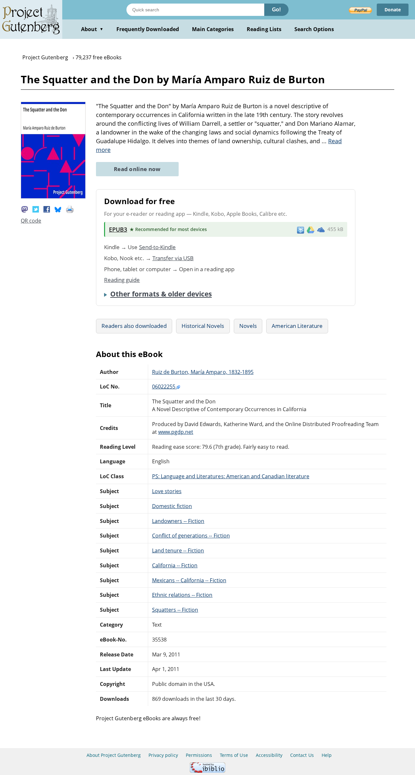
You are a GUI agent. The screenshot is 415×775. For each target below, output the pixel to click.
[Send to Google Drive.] (310, 229)
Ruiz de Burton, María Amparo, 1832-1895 (203, 372)
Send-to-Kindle (157, 247)
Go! (276, 9)
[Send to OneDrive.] (321, 229)
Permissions (199, 755)
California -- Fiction (175, 565)
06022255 (164, 386)
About (92, 29)
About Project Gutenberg (114, 755)
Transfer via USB (173, 258)
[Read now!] (53, 196)
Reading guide (122, 279)
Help (327, 755)
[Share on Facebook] (46, 208)
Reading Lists (264, 29)
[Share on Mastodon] (24, 208)
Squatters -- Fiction (175, 609)
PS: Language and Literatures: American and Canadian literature (230, 476)
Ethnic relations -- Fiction (182, 594)
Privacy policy (163, 755)
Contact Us (302, 755)
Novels (248, 326)
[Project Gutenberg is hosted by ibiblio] (207, 771)
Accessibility (269, 755)
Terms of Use (234, 755)
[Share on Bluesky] (58, 208)
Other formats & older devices (161, 294)
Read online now (137, 169)
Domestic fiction (172, 506)
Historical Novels (203, 326)
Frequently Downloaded (147, 29)
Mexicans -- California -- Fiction (189, 580)
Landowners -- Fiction (178, 521)
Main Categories (213, 29)
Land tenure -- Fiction (178, 550)
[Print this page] (69, 208)
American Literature (297, 326)
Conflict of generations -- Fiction (191, 535)
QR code (31, 220)
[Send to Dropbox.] (300, 230)
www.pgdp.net (175, 431)
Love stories (167, 491)
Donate (393, 9)
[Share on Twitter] (35, 208)
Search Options (314, 29)
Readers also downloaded (134, 326)
